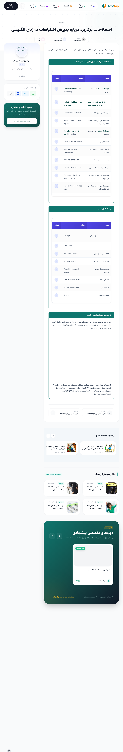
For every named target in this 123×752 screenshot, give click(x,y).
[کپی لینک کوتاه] (10, 93)
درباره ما (22, 76)
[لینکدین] (18, 93)
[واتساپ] (33, 93)
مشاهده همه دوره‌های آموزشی (63, 597)
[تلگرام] (25, 93)
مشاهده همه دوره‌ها (22, 121)
